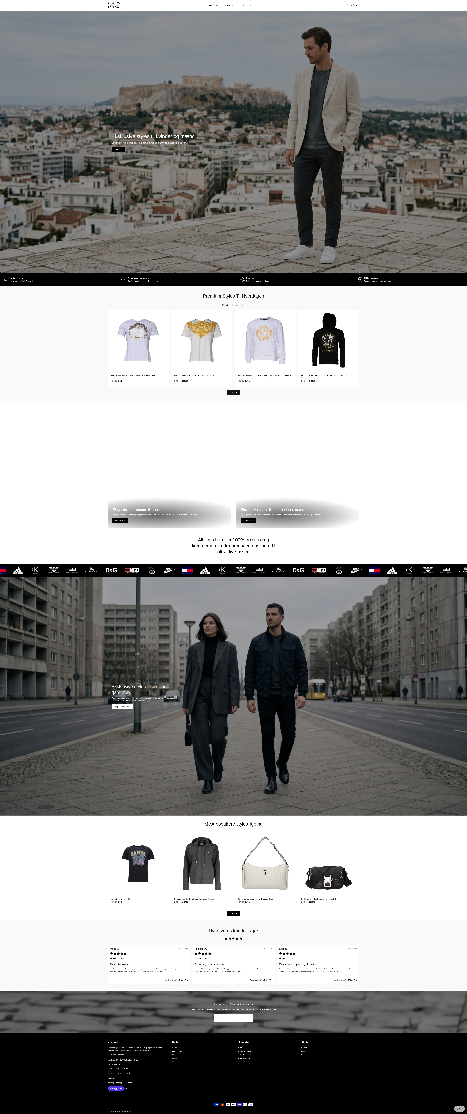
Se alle (233, 393)
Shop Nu (118, 149)
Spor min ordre (307, 1055)
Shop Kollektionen (122, 707)
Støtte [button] (305, 1042)
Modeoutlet (116, 1111)
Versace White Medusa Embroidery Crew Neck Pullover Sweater (265, 376)
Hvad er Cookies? (244, 1055)
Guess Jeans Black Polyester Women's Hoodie (194, 899)
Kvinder (175, 1058)
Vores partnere (242, 1062)
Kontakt (304, 1048)
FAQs (303, 1051)
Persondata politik (244, 1058)
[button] (219, 5)
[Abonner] (250, 1018)
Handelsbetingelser (244, 1051)
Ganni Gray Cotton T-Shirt (121, 899)
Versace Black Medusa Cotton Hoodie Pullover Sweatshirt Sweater (325, 377)
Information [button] (244, 1042)
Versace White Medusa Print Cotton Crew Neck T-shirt (133, 376)
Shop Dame (120, 521)
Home (174, 1048)
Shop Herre (248, 521)
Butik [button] (175, 1042)
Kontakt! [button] (113, 1042)
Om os (239, 1048)
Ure (173, 1062)
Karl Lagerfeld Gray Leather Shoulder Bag (255, 899)
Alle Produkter (177, 1051)
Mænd (174, 1055)
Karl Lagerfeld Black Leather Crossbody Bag (320, 899)
